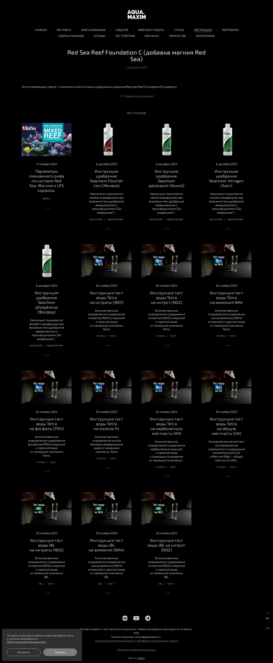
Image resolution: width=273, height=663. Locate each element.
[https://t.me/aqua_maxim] (147, 618)
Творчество (177, 36)
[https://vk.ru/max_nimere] (125, 618)
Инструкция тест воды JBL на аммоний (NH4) (106, 545)
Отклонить (23, 652)
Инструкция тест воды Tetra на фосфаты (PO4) (46, 423)
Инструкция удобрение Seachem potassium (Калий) (166, 178)
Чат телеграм (125, 36)
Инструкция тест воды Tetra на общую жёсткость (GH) (226, 426)
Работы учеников (71, 36)
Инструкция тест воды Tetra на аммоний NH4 (226, 297)
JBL (41, 583)
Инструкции (203, 30)
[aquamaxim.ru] (136, 14)
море (47, 198)
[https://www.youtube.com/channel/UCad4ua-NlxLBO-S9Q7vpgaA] (136, 618)
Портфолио (230, 30)
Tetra (101, 336)
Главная (41, 30)
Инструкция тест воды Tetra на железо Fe (106, 423)
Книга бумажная (93, 30)
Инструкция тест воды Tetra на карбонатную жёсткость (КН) (166, 426)
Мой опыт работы (151, 30)
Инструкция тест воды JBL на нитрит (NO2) (166, 545)
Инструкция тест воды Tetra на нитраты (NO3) (107, 297)
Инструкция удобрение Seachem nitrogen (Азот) (226, 178)
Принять (60, 652)
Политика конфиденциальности (136, 649)
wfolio (141, 658)
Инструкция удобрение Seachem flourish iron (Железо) (106, 178)
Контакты (152, 36)
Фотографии (205, 36)
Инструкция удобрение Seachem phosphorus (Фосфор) (47, 302)
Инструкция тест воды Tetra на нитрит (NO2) (166, 297)
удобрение (115, 219)
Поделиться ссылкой (138, 96)
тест (113, 336)
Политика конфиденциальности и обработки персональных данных (136, 640)
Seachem (96, 219)
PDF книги (64, 30)
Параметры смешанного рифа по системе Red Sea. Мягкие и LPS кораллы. (46, 181)
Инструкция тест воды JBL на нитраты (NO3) (47, 545)
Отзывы (99, 36)
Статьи (179, 30)
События (122, 30)
